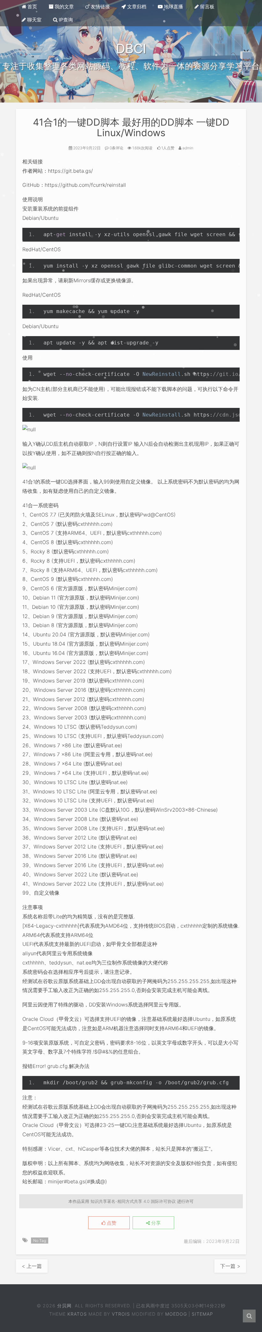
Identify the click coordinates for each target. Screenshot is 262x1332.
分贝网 (64, 1305)
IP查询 (65, 20)
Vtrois (121, 1314)
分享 (155, 1223)
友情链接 (99, 7)
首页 (31, 7)
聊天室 (34, 20)
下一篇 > (230, 1266)
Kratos (77, 1314)
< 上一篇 (32, 1266)
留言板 (206, 7)
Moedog (176, 1314)
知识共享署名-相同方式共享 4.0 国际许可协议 (133, 1201)
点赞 (110, 1223)
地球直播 (173, 7)
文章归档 (136, 7)
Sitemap (202, 1314)
